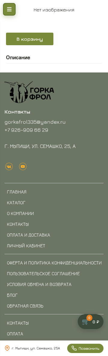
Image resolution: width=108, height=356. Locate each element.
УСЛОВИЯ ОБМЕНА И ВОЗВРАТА (39, 284)
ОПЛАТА (15, 333)
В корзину (29, 39)
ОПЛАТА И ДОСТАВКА (28, 234)
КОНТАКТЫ (18, 224)
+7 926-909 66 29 (26, 130)
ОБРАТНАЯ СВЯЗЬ (25, 305)
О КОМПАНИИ (20, 213)
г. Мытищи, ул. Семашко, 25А (36, 348)
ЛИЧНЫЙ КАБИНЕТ (26, 245)
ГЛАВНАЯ (16, 191)
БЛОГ (12, 295)
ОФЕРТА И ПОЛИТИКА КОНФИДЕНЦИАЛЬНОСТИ (54, 262)
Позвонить (89, 348)
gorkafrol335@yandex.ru (35, 122)
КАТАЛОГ (16, 202)
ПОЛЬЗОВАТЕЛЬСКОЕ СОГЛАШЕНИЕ (43, 273)
